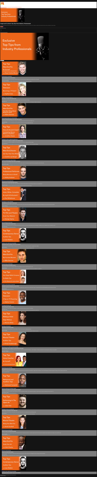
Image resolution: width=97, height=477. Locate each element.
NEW (5, 7)
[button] (0, 6)
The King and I (9, 7)
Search (4, 7)
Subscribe (1, 26)
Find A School (13, 7)
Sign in (21, 7)
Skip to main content (2, 0)
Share (4, 26)
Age (6, 7)
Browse (1, 7)
